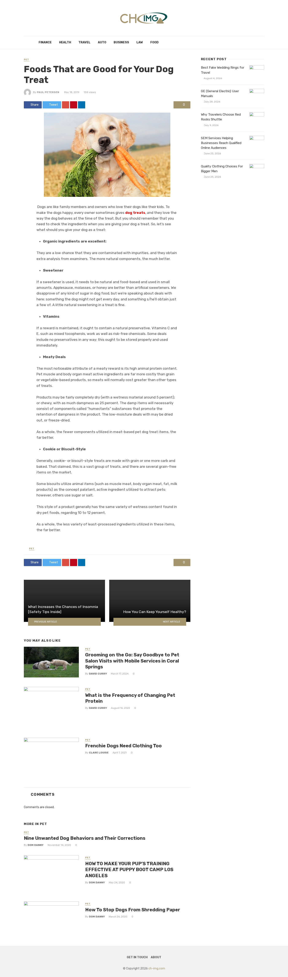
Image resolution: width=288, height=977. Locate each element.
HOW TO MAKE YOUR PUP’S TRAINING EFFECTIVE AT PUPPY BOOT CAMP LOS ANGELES (129, 869)
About (156, 957)
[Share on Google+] (65, 104)
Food (154, 42)
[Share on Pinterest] (73, 104)
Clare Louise (99, 752)
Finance (45, 42)
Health (65, 42)
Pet (26, 59)
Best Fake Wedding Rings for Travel (222, 70)
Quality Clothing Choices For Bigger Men (222, 168)
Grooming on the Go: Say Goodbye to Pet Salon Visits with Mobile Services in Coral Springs (132, 660)
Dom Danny (35, 845)
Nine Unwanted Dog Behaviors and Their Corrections (84, 838)
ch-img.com (156, 968)
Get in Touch (137, 957)
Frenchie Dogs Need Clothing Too (123, 745)
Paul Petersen (48, 92)
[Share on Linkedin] (81, 104)
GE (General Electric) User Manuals (220, 93)
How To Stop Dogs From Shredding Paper (132, 909)
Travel (84, 42)
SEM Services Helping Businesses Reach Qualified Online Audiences (221, 143)
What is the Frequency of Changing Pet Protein (130, 698)
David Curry (98, 673)
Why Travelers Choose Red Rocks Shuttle (221, 117)
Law (139, 42)
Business (121, 42)
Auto (102, 42)
